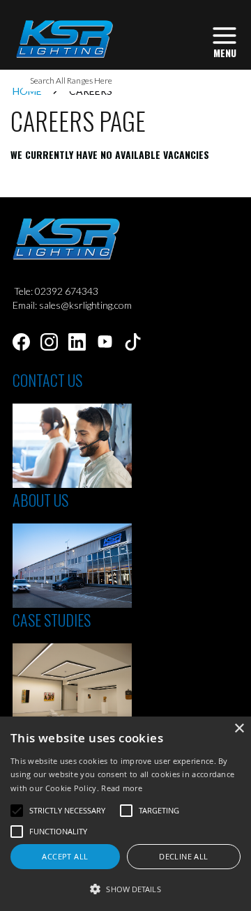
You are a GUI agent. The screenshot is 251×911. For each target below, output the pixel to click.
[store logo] (64, 39)
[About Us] (72, 604)
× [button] (239, 729)
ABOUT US (40, 500)
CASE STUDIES (52, 619)
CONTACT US (47, 380)
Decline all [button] (183, 856)
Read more (121, 788)
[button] (125, 888)
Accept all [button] (65, 856)
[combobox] (125, 80)
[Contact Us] (72, 484)
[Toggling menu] (224, 41)
